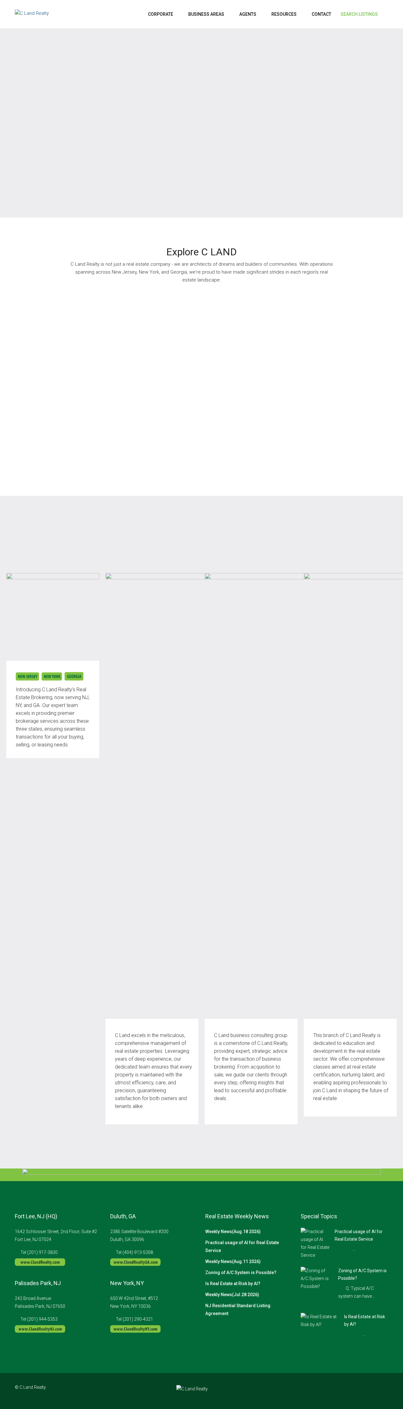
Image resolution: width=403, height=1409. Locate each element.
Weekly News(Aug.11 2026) (233, 1261)
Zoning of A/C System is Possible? (240, 1272)
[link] (315, 1243)
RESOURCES (284, 14)
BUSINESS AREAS (206, 14)
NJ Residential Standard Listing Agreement (237, 1309)
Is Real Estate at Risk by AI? (232, 1283)
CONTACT (321, 14)
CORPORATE (160, 14)
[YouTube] (383, 1391)
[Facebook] (350, 1391)
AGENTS (247, 14)
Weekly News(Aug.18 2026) (233, 1231)
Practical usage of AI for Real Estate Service (242, 1246)
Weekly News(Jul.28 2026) (232, 1294)
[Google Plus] (372, 1391)
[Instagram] (361, 1391)
